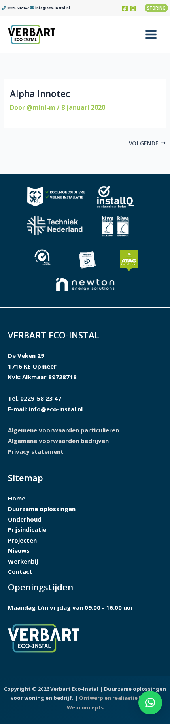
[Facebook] (124, 8)
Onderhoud (25, 519)
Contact (20, 571)
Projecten (22, 540)
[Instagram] (133, 8)
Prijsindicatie (27, 529)
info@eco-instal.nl (52, 7)
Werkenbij (23, 561)
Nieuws (19, 550)
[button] (157, 8)
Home (16, 498)
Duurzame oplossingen (42, 509)
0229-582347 (17, 7)
